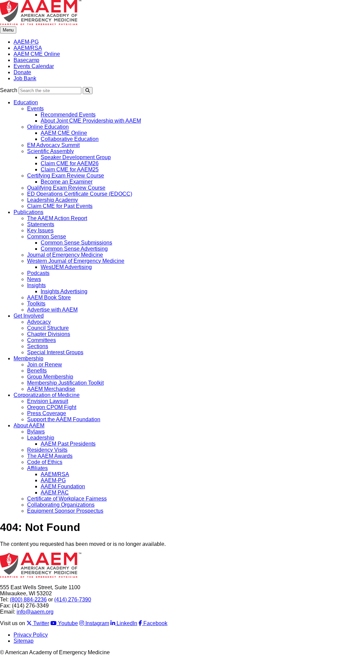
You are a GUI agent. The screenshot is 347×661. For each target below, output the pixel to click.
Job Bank (25, 78)
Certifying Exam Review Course (65, 175)
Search (8, 90)
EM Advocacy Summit (53, 145)
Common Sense (46, 236)
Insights (36, 285)
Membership (28, 358)
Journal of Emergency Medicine (65, 255)
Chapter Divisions (48, 334)
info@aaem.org (35, 612)
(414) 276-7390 (72, 599)
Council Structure (48, 328)
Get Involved (29, 316)
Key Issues (40, 230)
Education (26, 102)
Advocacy (39, 322)
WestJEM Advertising (66, 267)
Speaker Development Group (76, 157)
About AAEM (29, 425)
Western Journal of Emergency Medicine (75, 261)
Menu (8, 30)
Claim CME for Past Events (60, 206)
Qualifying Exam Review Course (66, 188)
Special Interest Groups (55, 352)
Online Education (48, 127)
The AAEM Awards (50, 456)
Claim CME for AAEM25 (70, 169)
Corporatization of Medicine (47, 395)
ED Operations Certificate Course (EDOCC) (79, 194)
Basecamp (26, 60)
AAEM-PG (26, 42)
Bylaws (36, 431)
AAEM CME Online (37, 54)
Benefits (37, 371)
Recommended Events (68, 115)
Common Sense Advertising (74, 249)
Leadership (40, 438)
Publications (28, 212)
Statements (40, 224)
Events (35, 108)
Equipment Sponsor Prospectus (65, 511)
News (34, 279)
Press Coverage (46, 413)
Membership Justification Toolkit (65, 383)
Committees (41, 340)
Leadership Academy (52, 200)
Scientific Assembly (50, 151)
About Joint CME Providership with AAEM (91, 121)
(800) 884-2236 (28, 599)
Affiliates (37, 468)
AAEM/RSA (28, 48)
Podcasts (38, 273)
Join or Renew (44, 364)
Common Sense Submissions (76, 243)
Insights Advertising (64, 291)
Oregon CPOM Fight (51, 407)
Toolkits (36, 303)
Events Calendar (34, 66)
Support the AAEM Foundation (63, 419)
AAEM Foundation (63, 486)
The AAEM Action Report (57, 218)
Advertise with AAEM (52, 310)
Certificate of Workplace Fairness (67, 499)
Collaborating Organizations (61, 505)
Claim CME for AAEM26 (70, 163)
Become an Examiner (67, 182)
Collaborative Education (70, 139)
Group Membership (50, 377)
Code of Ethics (44, 462)
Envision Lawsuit (47, 401)
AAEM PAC (55, 492)
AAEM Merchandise (51, 389)
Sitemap (24, 641)
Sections (37, 346)
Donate (22, 72)
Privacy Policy (31, 635)
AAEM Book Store (49, 297)
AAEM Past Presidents (68, 444)
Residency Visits (47, 450)
